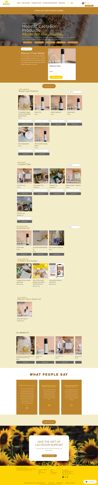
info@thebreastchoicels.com (68, 471)
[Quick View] (25, 102)
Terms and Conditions (70, 482)
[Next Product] (80, 345)
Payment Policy (61, 482)
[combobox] (75, 92)
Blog (51, 471)
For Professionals (53, 472)
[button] (83, 2)
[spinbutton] (25, 121)
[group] (49, 350)
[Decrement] (19, 121)
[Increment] (32, 121)
